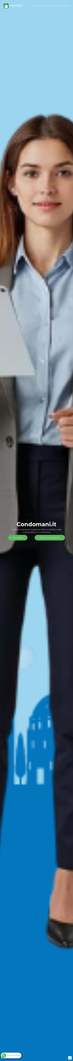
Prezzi (66, 6)
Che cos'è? (45, 6)
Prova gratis (18, 538)
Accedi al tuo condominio (50, 538)
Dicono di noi (57, 6)
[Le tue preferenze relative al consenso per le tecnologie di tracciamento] (70, 1058)
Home (37, 6)
